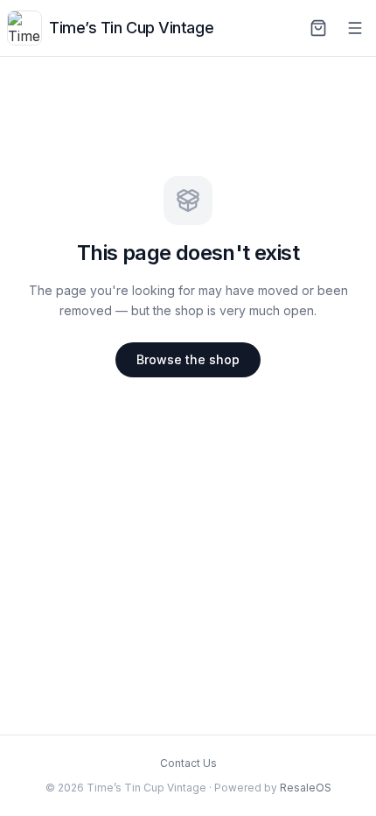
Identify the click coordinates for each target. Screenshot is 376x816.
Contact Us (188, 763)
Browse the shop (188, 359)
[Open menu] (355, 28)
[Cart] (318, 28)
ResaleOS (305, 787)
